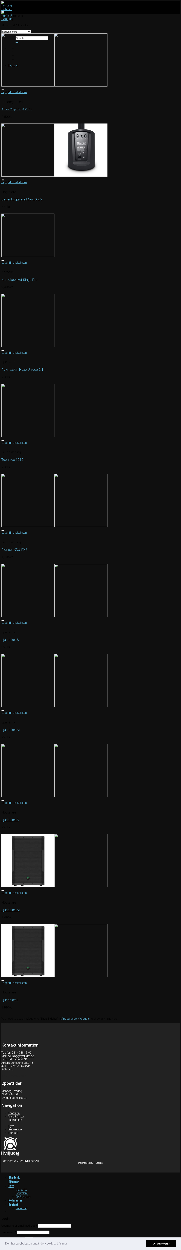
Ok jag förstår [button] (161, 1243)
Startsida (14, 1113)
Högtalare (22, 1193)
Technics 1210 (12, 460)
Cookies (99, 1163)
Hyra (11, 1126)
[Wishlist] (2, 89)
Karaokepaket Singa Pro (19, 280)
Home (5, 16)
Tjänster (13, 1182)
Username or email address (19, 1225)
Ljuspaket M (10, 730)
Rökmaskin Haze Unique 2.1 (22, 369)
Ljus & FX (21, 1189)
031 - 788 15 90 (21, 1052)
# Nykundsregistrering (14, 1075)
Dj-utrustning (23, 1196)
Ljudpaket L (10, 1000)
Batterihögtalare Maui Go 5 (21, 199)
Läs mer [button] (62, 1243)
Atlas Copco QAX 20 (16, 109)
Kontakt (13, 1132)
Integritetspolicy (85, 1163)
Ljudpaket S (10, 820)
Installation (15, 1120)
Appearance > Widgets (76, 1018)
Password (8, 1232)
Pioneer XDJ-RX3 (14, 550)
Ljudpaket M (10, 910)
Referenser (15, 1129)
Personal (21, 1208)
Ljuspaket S (10, 640)
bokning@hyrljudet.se (21, 1056)
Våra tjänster (16, 1116)
